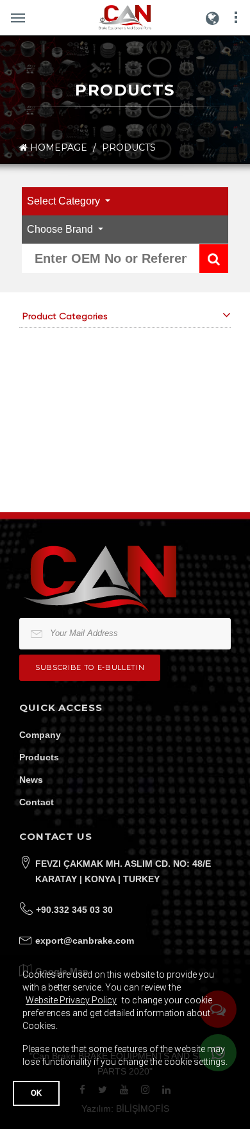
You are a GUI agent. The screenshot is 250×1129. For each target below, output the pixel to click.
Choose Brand (61, 229)
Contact (36, 802)
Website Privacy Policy (71, 1000)
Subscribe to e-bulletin (89, 667)
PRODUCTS (129, 147)
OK (36, 1093)
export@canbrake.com (84, 940)
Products (39, 757)
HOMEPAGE (57, 147)
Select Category (65, 201)
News (31, 779)
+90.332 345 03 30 (74, 910)
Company (40, 735)
